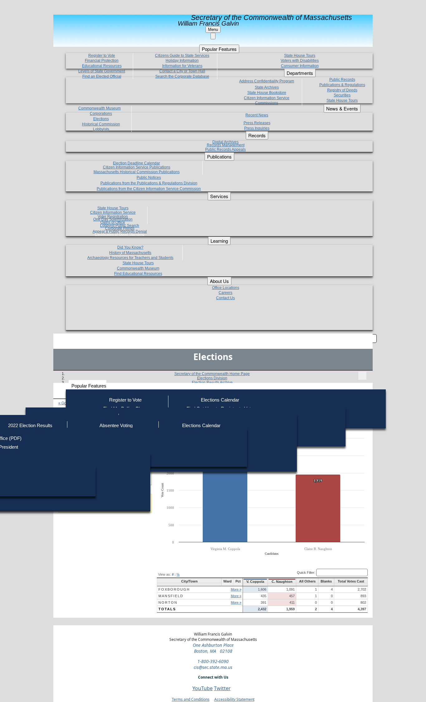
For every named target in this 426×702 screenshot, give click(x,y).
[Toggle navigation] (362, 376)
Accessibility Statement (234, 699)
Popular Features (88, 385)
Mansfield (170, 596)
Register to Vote (125, 399)
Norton (167, 602)
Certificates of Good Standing (119, 234)
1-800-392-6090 (213, 661)
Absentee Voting (116, 425)
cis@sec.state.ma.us (213, 667)
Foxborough (174, 589)
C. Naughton (282, 581)
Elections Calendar (220, 399)
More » (236, 589)
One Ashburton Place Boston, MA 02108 (213, 648)
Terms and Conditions (191, 699)
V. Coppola (255, 581)
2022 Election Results (30, 425)
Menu (213, 29)
